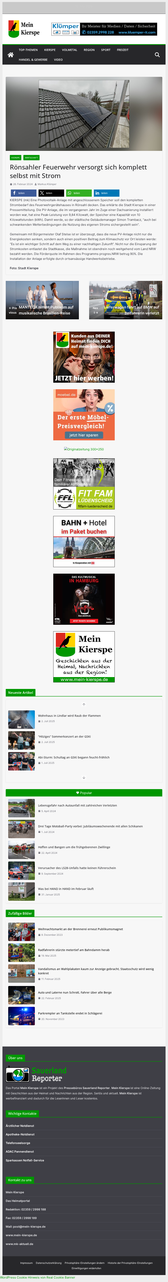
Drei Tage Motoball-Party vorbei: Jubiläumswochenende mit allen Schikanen (90, 826)
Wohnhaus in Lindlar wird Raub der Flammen (69, 716)
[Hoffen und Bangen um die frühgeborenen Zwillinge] (21, 850)
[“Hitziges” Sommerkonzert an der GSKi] (21, 740)
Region (89, 50)
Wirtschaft (31, 157)
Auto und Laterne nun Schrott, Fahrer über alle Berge (75, 992)
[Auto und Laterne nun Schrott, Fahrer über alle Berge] (21, 995)
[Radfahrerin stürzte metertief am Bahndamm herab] (21, 952)
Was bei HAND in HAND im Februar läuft (66, 889)
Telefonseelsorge (18, 1143)
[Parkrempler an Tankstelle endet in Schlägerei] (21, 1016)
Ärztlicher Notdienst (20, 1125)
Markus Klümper (47, 184)
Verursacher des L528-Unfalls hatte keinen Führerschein (77, 868)
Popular (86, 793)
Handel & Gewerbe (33, 60)
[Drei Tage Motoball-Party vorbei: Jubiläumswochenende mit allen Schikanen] (21, 829)
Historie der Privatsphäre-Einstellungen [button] (130, 1262)
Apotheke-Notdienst (20, 1134)
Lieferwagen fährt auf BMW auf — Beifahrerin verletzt (126, 310)
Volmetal (69, 50)
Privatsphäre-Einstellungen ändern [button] (84, 1262)
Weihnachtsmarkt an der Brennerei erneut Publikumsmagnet (80, 929)
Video (58, 60)
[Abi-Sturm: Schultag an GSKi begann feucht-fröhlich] (21, 761)
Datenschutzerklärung (48, 1262)
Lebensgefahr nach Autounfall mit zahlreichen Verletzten (77, 805)
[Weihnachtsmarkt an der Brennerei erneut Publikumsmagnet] (21, 932)
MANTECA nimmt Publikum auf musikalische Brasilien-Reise (41, 310)
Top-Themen (28, 50)
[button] (23, 193)
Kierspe (50, 50)
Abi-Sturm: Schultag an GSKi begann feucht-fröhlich (74, 757)
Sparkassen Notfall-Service (25, 1160)
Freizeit (122, 50)
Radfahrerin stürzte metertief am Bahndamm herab (74, 950)
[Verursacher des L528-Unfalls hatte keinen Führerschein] (21, 870)
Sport (105, 50)
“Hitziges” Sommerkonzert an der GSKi (64, 736)
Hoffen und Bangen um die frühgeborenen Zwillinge (74, 847)
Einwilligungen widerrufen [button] (86, 1268)
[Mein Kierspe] (11, 55)
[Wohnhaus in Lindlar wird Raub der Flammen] (21, 719)
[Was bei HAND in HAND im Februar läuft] (21, 891)
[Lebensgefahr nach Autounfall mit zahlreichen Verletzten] (21, 808)
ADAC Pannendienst (20, 1151)
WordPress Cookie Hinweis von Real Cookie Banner (37, 1277)
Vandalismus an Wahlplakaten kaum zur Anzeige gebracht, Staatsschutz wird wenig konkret (96, 971)
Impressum (26, 1262)
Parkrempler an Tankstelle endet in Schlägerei (70, 1013)
